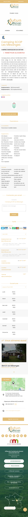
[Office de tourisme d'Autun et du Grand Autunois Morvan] (14, 22)
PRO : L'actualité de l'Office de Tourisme (14, 482)
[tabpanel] (14, 357)
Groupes (21, 1)
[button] (14, 13)
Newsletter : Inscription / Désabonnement (14, 476)
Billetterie (7, 1)
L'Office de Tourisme (14, 471)
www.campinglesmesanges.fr (13, 410)
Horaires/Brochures (14, 488)
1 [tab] (14, 372)
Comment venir (10, 508)
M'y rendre (6, 379)
